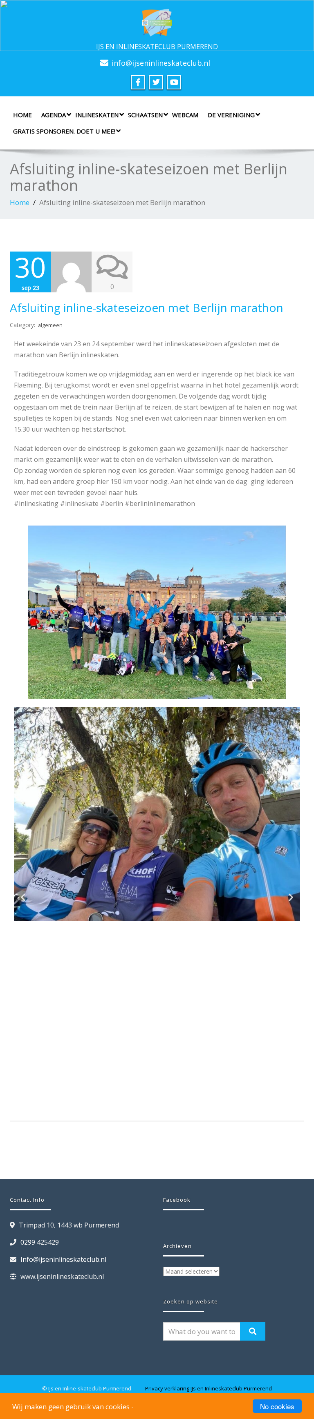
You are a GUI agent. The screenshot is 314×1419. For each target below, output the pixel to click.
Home (22, 115)
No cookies (277, 1406)
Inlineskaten (97, 115)
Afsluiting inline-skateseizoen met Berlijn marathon (146, 307)
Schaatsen (145, 115)
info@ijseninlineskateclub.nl (161, 63)
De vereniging (231, 115)
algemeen (50, 325)
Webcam (185, 115)
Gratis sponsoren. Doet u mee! (64, 131)
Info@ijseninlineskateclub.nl (63, 1259)
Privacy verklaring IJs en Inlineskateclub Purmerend (208, 1388)
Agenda (53, 115)
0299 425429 (39, 1242)
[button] (23, 897)
